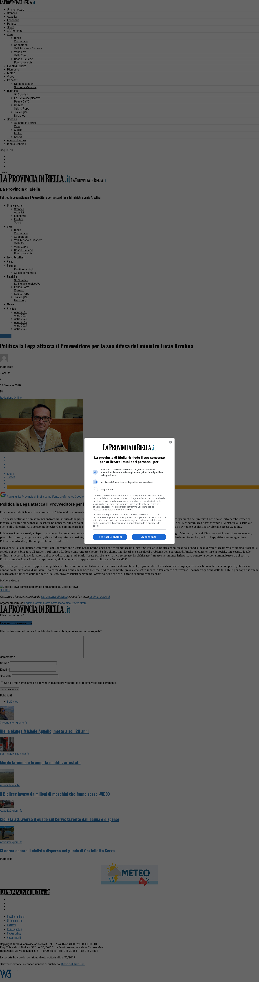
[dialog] (129, 491)
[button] (129, 489)
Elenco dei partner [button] (123, 509)
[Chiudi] (170, 442)
